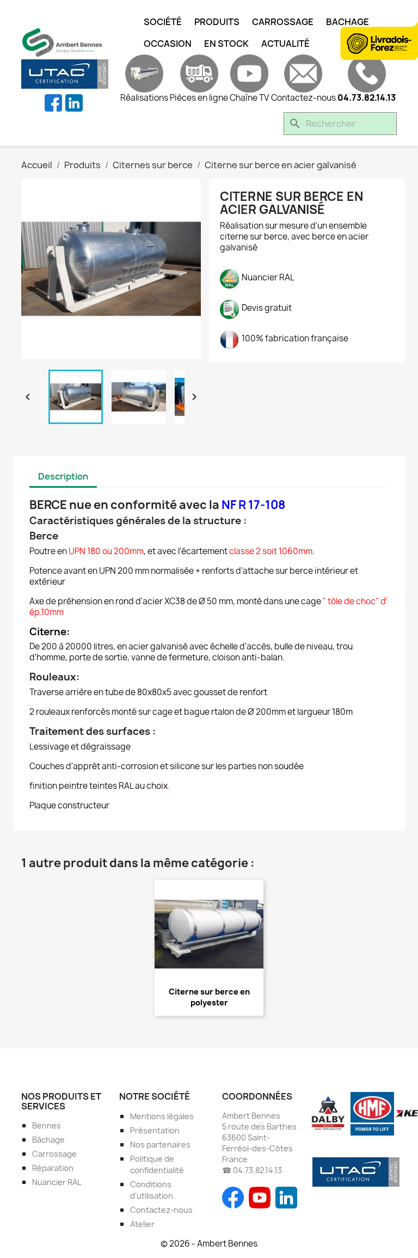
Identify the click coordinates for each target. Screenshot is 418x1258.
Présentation (155, 1130)
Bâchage (48, 1139)
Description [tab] (63, 476)
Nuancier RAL (56, 1182)
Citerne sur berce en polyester (209, 997)
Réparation (52, 1168)
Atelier (142, 1224)
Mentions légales (162, 1116)
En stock (226, 44)
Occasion (168, 44)
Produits (216, 22)
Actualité (285, 44)
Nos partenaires (160, 1144)
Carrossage (283, 22)
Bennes (46, 1125)
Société (163, 22)
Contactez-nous (161, 1210)
